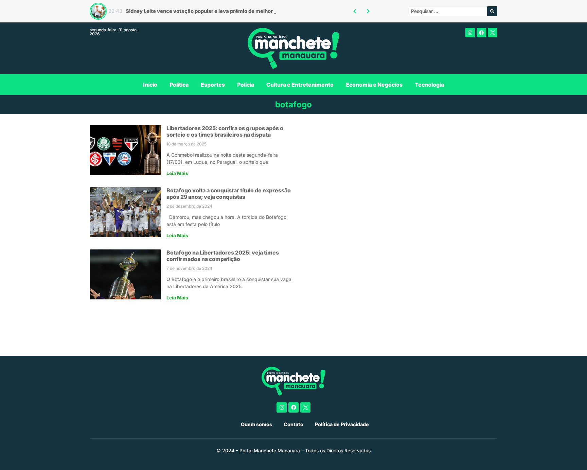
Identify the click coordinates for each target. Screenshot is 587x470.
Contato (293, 424)
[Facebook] (481, 32)
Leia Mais (177, 173)
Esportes (213, 84)
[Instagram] (470, 32)
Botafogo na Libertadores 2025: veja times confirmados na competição (222, 255)
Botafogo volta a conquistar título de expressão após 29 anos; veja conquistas (228, 193)
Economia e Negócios (374, 84)
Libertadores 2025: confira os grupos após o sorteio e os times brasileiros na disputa (224, 131)
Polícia (245, 84)
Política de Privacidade (342, 424)
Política (179, 84)
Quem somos (256, 424)
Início (150, 84)
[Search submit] (492, 11)
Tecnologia (429, 84)
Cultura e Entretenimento (300, 84)
